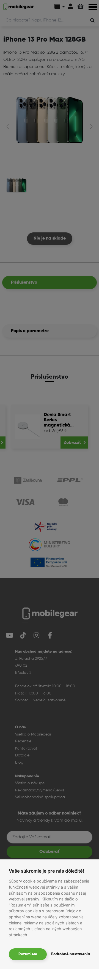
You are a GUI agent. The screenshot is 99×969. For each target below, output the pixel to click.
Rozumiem (27, 954)
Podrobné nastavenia (70, 954)
